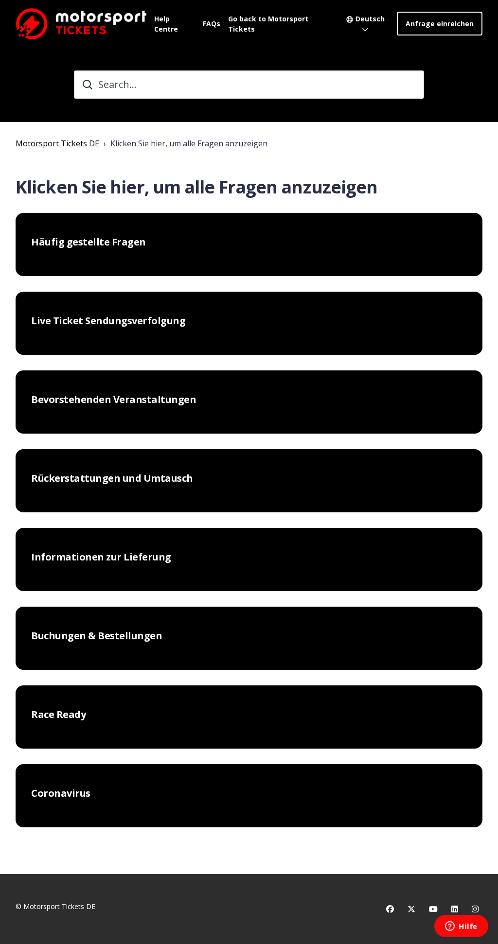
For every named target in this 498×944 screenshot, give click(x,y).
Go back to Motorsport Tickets (268, 24)
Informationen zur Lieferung (101, 557)
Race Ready (58, 714)
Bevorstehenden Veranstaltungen (113, 399)
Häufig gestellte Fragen (88, 242)
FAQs (211, 23)
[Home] (81, 23)
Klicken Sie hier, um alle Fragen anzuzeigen (188, 143)
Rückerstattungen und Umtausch (112, 478)
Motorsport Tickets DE (57, 143)
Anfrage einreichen (440, 23)
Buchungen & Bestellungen (96, 636)
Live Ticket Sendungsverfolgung (108, 321)
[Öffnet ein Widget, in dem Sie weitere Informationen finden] (461, 927)
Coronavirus (60, 793)
